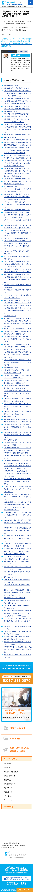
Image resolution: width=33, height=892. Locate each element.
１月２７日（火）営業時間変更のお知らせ (17, 134)
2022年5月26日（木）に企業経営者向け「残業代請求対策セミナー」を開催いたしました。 (17, 530)
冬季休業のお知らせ (10, 137)
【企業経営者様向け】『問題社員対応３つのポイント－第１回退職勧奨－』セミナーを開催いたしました (17, 354)
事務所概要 (7, 764)
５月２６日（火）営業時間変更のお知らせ (17, 106)
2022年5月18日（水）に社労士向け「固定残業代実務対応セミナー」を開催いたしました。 (17, 538)
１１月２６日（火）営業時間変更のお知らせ (17, 328)
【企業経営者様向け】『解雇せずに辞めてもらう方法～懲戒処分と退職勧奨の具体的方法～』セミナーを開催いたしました (17, 93)
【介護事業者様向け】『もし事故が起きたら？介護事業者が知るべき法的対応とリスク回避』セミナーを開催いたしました (17, 199)
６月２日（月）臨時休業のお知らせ (14, 230)
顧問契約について (9, 776)
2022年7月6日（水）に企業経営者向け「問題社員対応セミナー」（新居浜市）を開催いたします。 (17, 522)
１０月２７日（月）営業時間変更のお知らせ (17, 158)
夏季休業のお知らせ (10, 577)
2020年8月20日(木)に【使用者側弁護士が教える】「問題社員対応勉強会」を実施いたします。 (18, 649)
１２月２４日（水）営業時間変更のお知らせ (17, 140)
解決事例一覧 (8, 788)
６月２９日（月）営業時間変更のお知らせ (17, 98)
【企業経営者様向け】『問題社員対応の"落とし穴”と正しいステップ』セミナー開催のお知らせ (17, 129)
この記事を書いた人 (10, 51)
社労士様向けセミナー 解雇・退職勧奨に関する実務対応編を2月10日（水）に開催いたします (17, 621)
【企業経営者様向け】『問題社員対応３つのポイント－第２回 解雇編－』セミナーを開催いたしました (17, 323)
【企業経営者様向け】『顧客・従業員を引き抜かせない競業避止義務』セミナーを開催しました (17, 427)
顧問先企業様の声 (9, 784)
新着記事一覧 (8, 792)
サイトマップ (8, 800)
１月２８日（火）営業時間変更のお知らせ (17, 300)
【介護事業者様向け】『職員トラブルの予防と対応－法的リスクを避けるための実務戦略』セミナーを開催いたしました (17, 163)
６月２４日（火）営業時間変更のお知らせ (17, 209)
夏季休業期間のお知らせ (11, 85)
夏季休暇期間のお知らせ (11, 510)
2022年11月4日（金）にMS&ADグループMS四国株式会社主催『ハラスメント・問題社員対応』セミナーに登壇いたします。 (17, 504)
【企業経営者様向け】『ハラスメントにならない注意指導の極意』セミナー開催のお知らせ (17, 310)
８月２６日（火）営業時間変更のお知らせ (17, 178)
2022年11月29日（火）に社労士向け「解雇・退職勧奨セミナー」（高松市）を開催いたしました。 (17, 481)
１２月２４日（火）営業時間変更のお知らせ (17, 318)
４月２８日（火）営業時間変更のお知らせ (17, 114)
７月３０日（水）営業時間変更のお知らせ (17, 194)
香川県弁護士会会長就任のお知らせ (14, 597)
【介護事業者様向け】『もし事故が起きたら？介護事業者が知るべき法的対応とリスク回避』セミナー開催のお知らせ (17, 215)
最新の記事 (23, 51)
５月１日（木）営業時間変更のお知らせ (16, 238)
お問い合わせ (8, 796)
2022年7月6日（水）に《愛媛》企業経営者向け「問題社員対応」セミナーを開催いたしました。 (17, 515)
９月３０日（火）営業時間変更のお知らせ (17, 168)
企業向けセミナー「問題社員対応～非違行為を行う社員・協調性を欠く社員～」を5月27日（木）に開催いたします (17, 592)
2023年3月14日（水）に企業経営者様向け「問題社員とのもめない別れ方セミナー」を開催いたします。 (17, 473)
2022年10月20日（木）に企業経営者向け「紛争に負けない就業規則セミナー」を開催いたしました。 (18, 497)
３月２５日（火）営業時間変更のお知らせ (17, 261)
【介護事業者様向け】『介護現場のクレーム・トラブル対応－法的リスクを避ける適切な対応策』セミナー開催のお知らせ (17, 150)
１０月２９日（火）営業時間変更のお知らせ (17, 344)
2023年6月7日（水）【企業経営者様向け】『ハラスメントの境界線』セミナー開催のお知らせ (17, 455)
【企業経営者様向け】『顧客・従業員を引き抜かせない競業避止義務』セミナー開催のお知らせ (17, 434)
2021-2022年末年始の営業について (14, 553)
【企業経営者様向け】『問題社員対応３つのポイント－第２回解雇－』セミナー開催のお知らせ (17, 339)
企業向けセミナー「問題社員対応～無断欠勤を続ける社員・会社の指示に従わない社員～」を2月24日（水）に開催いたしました (17, 613)
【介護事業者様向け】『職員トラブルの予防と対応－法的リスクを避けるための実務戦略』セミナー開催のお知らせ (17, 173)
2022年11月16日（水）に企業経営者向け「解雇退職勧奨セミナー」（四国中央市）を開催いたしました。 (17, 489)
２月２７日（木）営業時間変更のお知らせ (17, 274)
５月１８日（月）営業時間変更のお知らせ (17, 109)
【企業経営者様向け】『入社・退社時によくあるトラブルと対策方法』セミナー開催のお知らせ (17, 406)
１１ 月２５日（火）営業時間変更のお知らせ (17, 155)
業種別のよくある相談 (11, 772)
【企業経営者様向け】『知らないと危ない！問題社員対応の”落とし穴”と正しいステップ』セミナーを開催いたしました (17, 119)
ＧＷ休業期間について (10, 111)
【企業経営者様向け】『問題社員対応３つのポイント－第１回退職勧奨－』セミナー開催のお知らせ (17, 362)
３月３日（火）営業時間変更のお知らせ (16, 124)
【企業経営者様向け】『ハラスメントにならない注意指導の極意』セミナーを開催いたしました (17, 279)
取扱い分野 (7, 768)
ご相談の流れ (8, 780)
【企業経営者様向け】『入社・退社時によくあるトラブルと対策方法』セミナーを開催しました (17, 393)
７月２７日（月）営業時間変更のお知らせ (17, 88)
